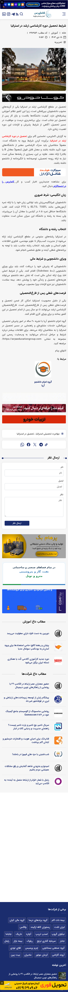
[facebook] (28, 444)
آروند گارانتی (58, 955)
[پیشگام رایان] (58, 699)
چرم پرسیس (31, 948)
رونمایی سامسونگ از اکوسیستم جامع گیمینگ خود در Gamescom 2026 (27, 713)
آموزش (54, 33)
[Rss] (17, 14)
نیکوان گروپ (58, 934)
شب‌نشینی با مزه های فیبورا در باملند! (30, 754)
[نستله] (58, 661)
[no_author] (58, 633)
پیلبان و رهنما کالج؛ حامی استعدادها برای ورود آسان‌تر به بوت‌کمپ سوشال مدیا (26, 647)
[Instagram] (9, 14)
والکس (23, 927)
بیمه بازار (18, 941)
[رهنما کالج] (58, 647)
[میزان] (58, 727)
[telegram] (41, 444)
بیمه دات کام (58, 920)
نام (62, 467)
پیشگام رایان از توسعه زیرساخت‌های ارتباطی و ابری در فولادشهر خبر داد (26, 699)
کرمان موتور (42, 955)
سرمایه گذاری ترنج (46, 941)
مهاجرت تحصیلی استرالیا (47, 434)
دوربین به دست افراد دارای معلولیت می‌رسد (28, 633)
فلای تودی (15, 948)
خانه (64, 33)
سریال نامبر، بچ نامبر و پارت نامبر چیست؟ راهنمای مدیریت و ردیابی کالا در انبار (28, 726)
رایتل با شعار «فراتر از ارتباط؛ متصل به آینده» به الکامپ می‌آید (26, 781)
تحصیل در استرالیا (25, 434)
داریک (19, 934)
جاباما (8, 934)
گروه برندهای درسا (38, 920)
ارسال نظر (17, 523)
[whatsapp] (22, 444)
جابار (62, 941)
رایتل (6, 941)
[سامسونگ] (58, 713)
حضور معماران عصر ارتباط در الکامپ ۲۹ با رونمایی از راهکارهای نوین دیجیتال (29, 685)
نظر (61, 494)
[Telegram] (13, 14)
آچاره (28, 934)
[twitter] (35, 444)
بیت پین (15, 955)
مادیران (28, 955)
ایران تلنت (59, 927)
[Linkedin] (4, 14)
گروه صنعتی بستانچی (53, 948)
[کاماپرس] (42, 14)
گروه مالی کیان (17, 920)
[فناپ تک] (58, 740)
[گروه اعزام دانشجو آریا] (43, 369)
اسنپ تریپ (41, 934)
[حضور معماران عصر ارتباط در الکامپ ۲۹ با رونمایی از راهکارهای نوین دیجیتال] (62, 976)
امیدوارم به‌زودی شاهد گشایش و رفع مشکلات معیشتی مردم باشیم (27, 768)
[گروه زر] (58, 754)
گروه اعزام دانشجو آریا (43, 383)
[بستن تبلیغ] (2, 2)
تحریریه (58, 42)
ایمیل (60, 481)
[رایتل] (58, 782)
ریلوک (30, 941)
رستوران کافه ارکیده (40, 927)
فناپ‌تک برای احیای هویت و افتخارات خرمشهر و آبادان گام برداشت (26, 740)
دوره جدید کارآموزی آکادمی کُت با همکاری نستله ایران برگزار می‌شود (28, 660)
